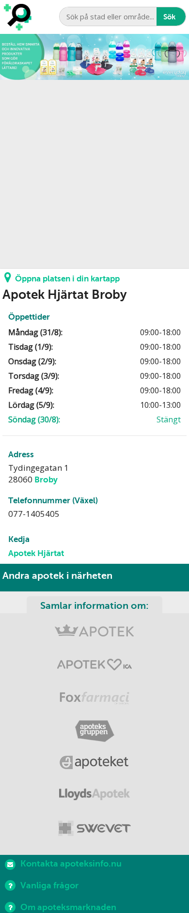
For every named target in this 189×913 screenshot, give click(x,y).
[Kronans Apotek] (94, 634)
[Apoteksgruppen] (94, 731)
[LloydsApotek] (94, 796)
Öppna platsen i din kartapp (67, 278)
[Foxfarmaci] (94, 699)
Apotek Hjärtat (36, 553)
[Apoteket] (94, 764)
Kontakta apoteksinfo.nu (71, 863)
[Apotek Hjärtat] (94, 666)
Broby (46, 479)
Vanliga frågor (49, 885)
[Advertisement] (94, 174)
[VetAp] (94, 829)
